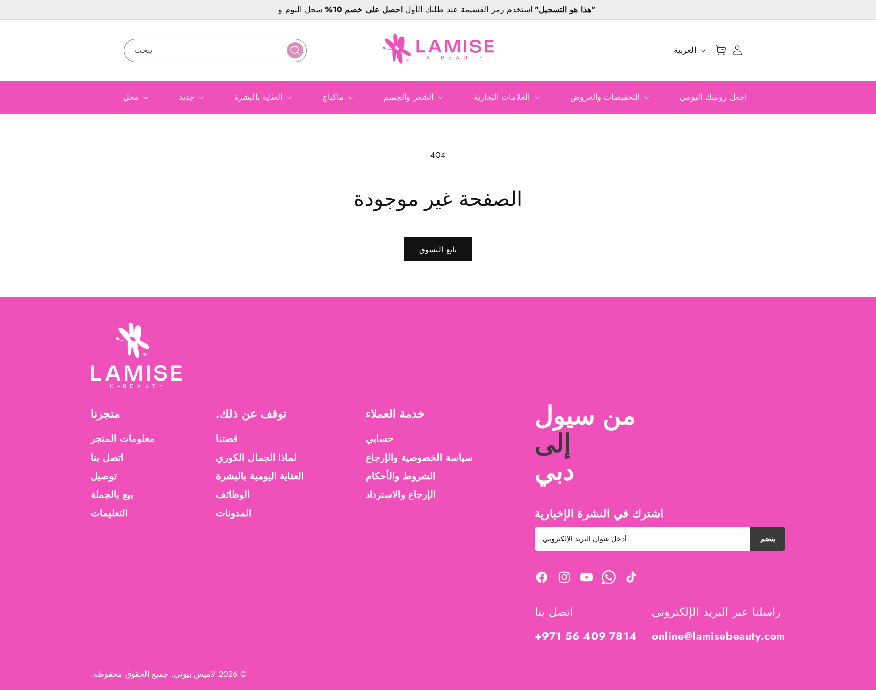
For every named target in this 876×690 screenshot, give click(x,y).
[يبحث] (295, 50)
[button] (721, 50)
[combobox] (215, 50)
